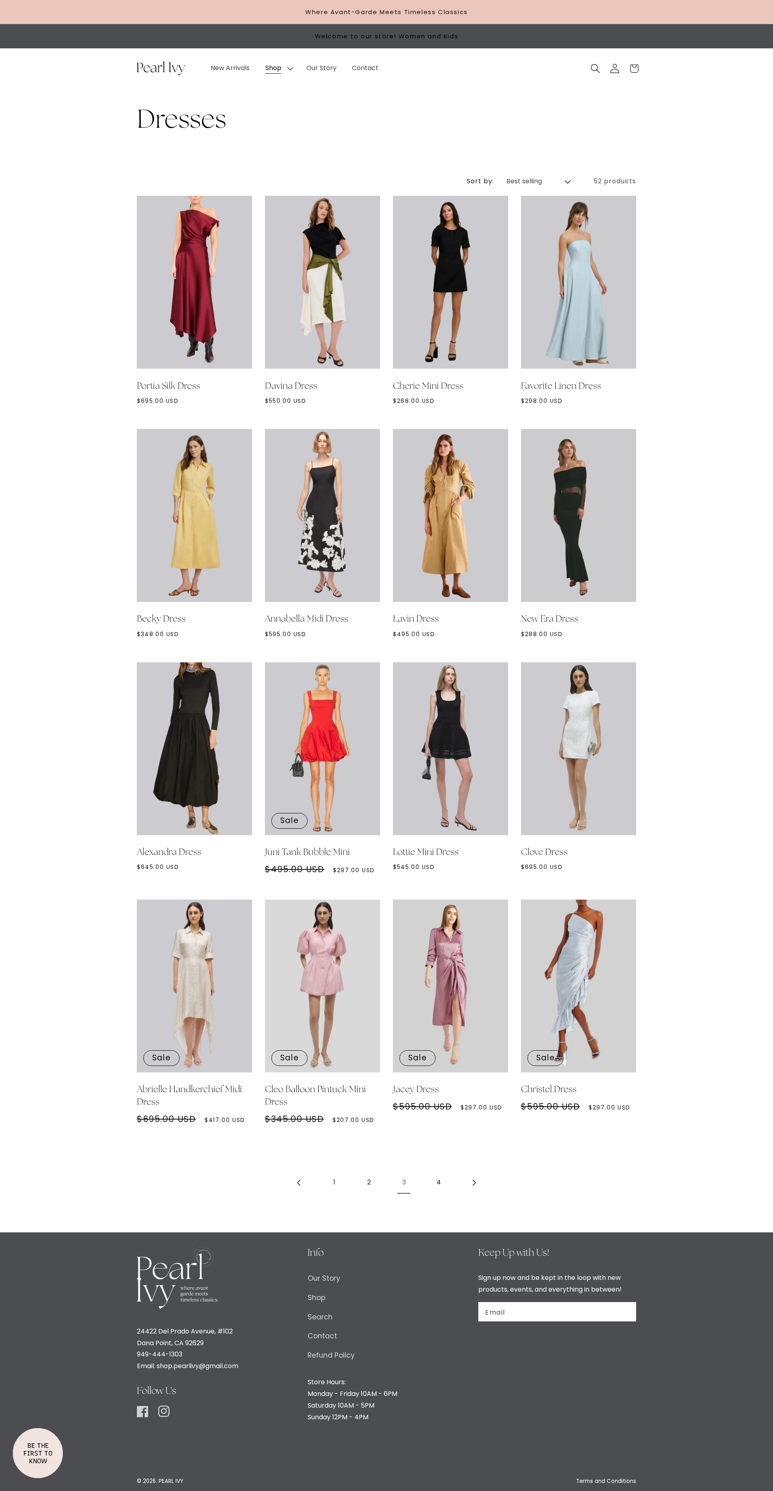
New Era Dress (549, 619)
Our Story (324, 1278)
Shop (316, 1297)
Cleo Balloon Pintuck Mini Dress (315, 1096)
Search (320, 1317)
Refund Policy (331, 1355)
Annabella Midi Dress (306, 619)
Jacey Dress (416, 1090)
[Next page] (473, 1183)
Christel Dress (549, 1090)
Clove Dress (544, 852)
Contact (322, 1336)
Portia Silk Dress (168, 386)
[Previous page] (299, 1183)
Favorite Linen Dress (561, 386)
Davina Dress (291, 386)
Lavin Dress (416, 619)
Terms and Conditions (606, 1481)
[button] (277, 68)
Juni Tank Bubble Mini (307, 852)
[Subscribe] (625, 1311)
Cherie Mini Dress (428, 386)
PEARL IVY (171, 1481)
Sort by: (480, 181)
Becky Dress (161, 619)
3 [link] (404, 1182)
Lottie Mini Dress (426, 852)
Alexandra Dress (169, 852)
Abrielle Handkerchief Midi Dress (189, 1096)
